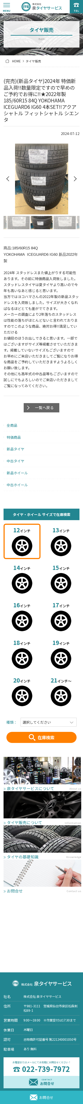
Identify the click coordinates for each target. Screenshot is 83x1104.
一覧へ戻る (44, 407)
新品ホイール (17, 472)
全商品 (12, 425)
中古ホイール (17, 484)
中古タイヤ (15, 461)
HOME (16, 61)
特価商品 (14, 437)
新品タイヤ (15, 449)
